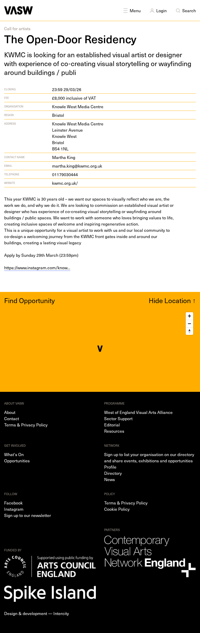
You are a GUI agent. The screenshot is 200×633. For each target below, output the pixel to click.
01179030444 (65, 174)
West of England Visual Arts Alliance (138, 412)
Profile (110, 467)
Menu (135, 10)
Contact (11, 418)
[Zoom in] (189, 316)
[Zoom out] (189, 323)
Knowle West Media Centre (77, 106)
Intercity (61, 613)
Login (161, 10)
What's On (14, 454)
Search (189, 10)
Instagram (13, 509)
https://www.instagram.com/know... (37, 267)
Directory (113, 473)
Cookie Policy (117, 509)
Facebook (13, 503)
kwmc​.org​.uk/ (65, 183)
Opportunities (17, 460)
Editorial (112, 424)
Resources (114, 431)
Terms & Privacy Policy (26, 424)
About (9, 412)
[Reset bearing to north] (189, 331)
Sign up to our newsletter (27, 515)
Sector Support (118, 418)
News (109, 479)
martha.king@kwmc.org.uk (77, 166)
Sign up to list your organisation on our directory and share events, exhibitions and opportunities (149, 457)
